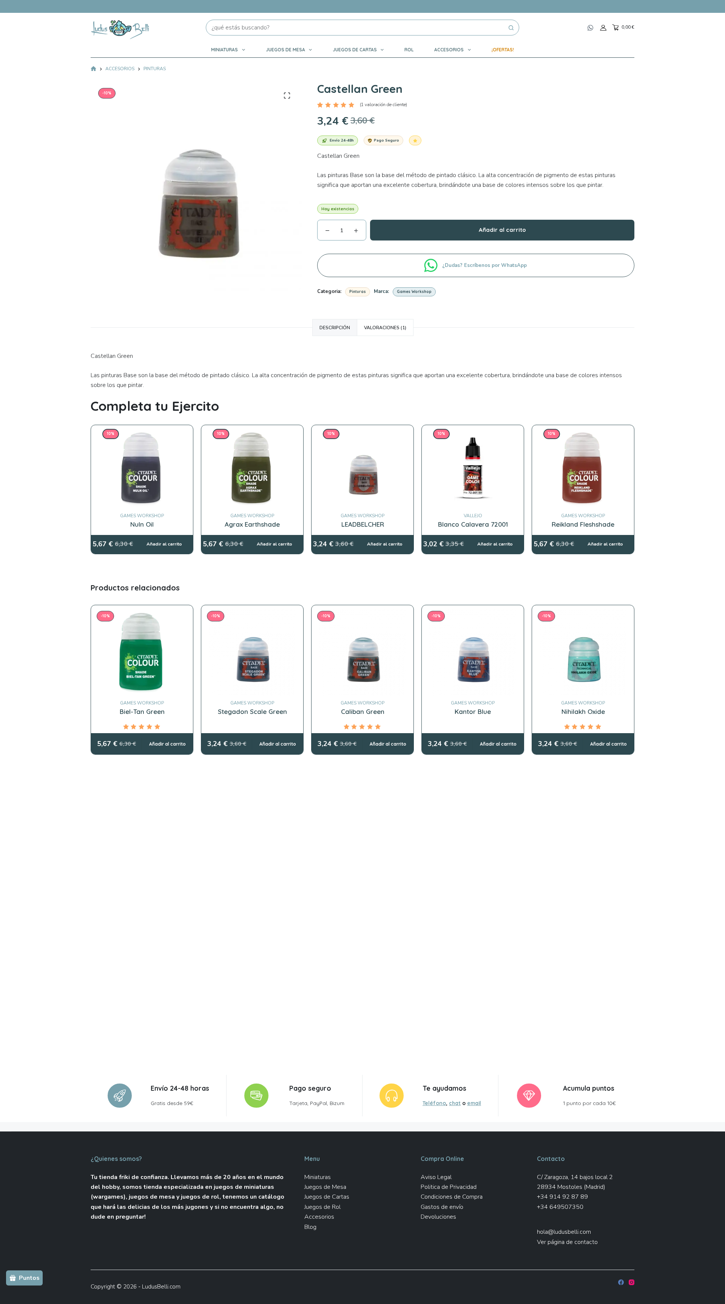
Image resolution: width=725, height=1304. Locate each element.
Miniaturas (224, 49)
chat (455, 1103)
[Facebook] (621, 1282)
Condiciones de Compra (452, 1197)
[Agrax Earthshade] (252, 434)
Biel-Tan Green (142, 711)
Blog (310, 1227)
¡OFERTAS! (503, 49)
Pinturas (357, 291)
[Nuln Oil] (142, 434)
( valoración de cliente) (383, 105)
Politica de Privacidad (449, 1187)
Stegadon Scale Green (252, 711)
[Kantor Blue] (473, 652)
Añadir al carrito (502, 229)
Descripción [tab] (334, 328)
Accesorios (449, 49)
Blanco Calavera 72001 (473, 524)
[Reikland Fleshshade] (583, 434)
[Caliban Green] (362, 652)
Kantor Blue (473, 711)
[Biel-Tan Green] (142, 652)
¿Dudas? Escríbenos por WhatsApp (485, 265)
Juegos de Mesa (285, 49)
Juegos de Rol (322, 1207)
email (474, 1103)
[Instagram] (631, 1282)
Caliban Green (362, 711)
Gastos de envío (442, 1207)
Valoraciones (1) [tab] (385, 328)
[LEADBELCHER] (362, 434)
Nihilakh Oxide (583, 711)
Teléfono (434, 1103)
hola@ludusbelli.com (564, 1232)
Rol (408, 49)
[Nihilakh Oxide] (583, 652)
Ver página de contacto (567, 1242)
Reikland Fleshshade (583, 524)
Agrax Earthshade (252, 524)
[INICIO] (93, 69)
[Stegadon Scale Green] (252, 652)
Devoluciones (438, 1217)
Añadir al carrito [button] (167, 744)
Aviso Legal (436, 1177)
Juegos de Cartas (355, 49)
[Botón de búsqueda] (511, 27)
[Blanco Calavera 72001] (472, 434)
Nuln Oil (142, 524)
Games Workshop (414, 291)
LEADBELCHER (362, 524)
